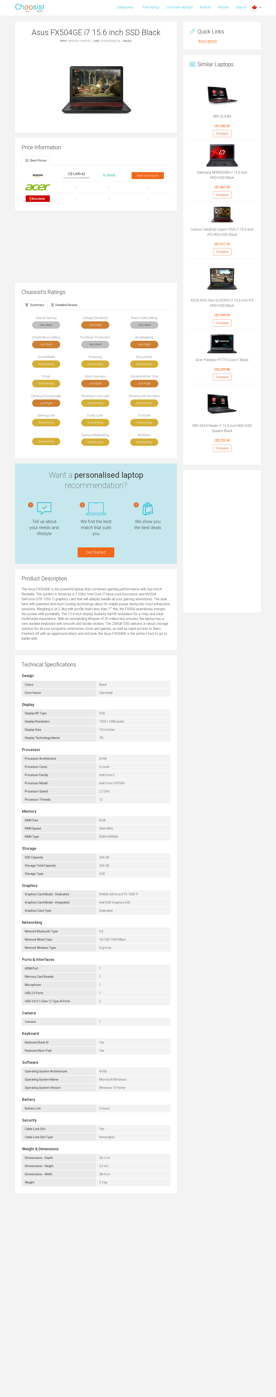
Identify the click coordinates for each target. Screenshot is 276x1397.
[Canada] (254, 7)
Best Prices (38, 160)
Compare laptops (179, 7)
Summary (37, 305)
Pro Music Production (95, 337)
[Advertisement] (96, 246)
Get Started (96, 552)
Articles (223, 7)
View (148, 175)
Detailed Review (66, 305)
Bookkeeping (144, 337)
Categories (125, 7)
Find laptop (151, 7)
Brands (205, 7)
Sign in (241, 7)
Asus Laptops (207, 41)
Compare (222, 133)
